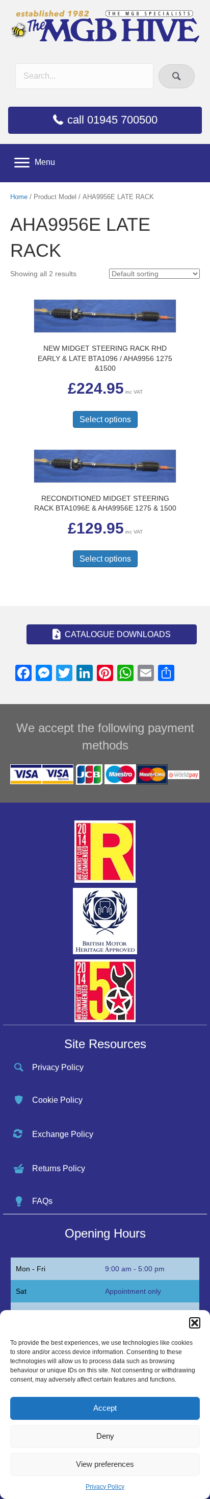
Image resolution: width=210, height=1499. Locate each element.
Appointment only (133, 1291)
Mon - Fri (30, 1269)
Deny (105, 1436)
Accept (105, 1408)
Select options (105, 419)
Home (19, 197)
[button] (195, 1323)
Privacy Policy (105, 1486)
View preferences (105, 1464)
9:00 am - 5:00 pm (135, 1269)
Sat (21, 1291)
